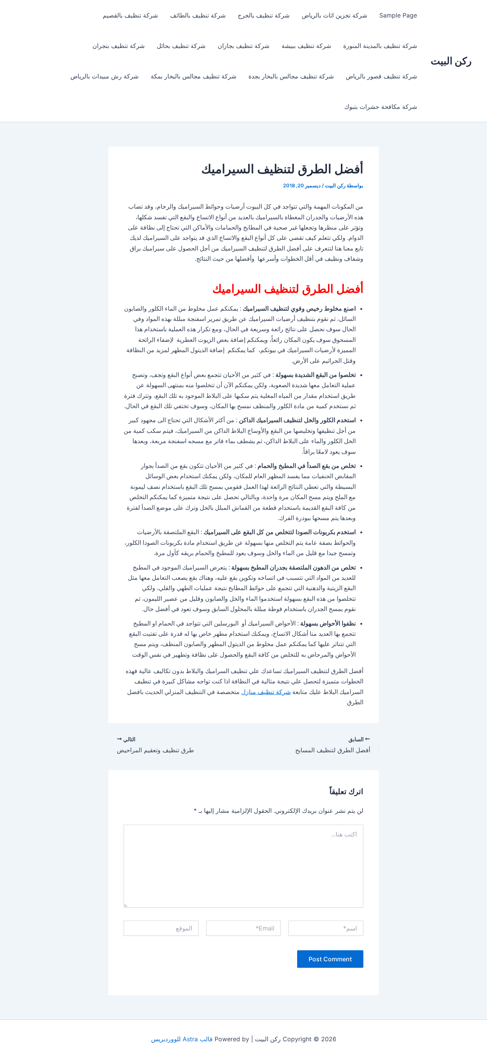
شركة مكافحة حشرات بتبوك (380, 106)
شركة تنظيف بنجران (118, 45)
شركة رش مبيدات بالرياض (104, 76)
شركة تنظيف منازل (266, 692)
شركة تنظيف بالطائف (198, 15)
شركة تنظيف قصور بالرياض (381, 76)
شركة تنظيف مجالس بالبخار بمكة (193, 76)
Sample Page (398, 15)
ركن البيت (451, 61)
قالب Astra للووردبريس (182, 1039)
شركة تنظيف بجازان (243, 45)
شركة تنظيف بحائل (181, 45)
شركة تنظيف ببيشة (306, 45)
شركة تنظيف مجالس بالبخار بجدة (291, 76)
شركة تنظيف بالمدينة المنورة (380, 45)
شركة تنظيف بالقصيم (130, 15)
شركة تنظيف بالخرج (264, 15)
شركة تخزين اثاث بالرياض (334, 15)
